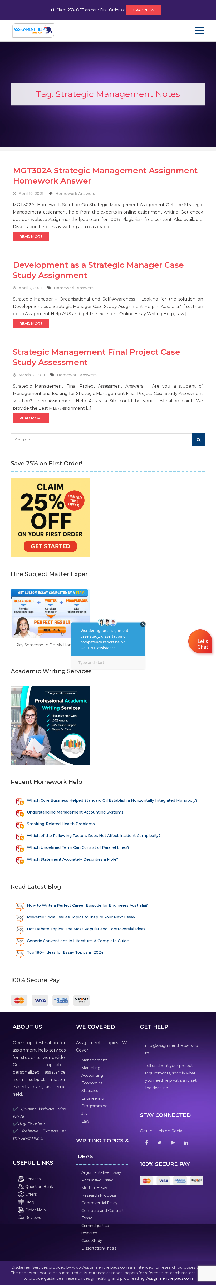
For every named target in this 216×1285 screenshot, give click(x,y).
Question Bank (38, 1186)
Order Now (35, 1210)
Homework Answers (75, 193)
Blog (29, 1202)
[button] (201, 642)
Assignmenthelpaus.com (169, 1278)
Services (32, 1178)
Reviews (32, 1217)
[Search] (198, 439)
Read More (31, 236)
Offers (30, 1194)
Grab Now (143, 10)
